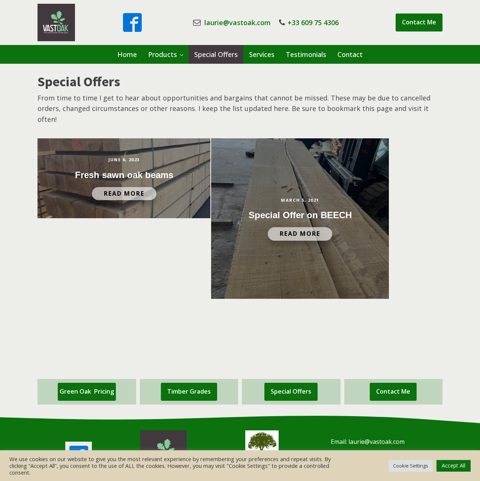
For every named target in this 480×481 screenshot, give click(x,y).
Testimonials (306, 54)
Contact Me (419, 22)
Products (162, 54)
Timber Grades (189, 391)
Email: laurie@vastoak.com (368, 442)
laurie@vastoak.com (237, 22)
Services (261, 54)
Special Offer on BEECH (300, 215)
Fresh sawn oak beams (124, 175)
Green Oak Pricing (87, 391)
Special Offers (216, 54)
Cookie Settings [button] (410, 465)
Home (127, 54)
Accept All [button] (453, 465)
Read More (124, 193)
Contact (350, 54)
